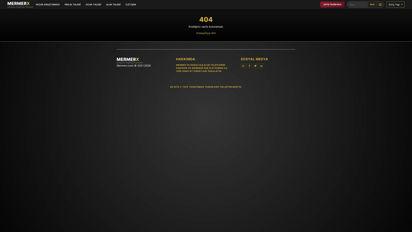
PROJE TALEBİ (73, 4)
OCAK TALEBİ (93, 4)
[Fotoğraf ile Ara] (380, 4)
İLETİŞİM (131, 4)
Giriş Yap (395, 4)
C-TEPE (184, 87)
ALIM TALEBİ (113, 4)
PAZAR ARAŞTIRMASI (48, 4)
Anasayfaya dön (206, 33)
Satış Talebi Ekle (332, 4)
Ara (372, 4)
